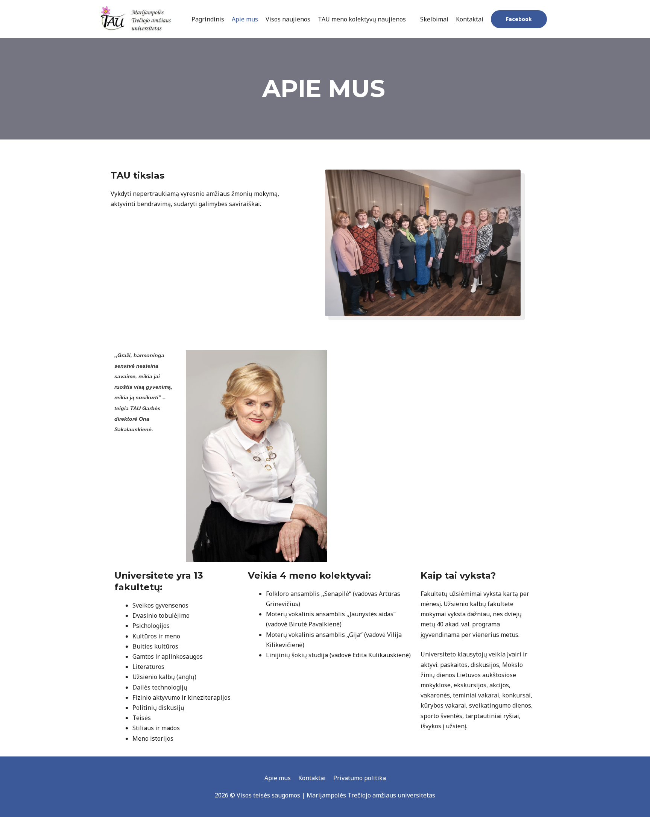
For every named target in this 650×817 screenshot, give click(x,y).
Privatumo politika (359, 778)
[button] (519, 19)
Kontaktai (312, 778)
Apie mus (277, 778)
